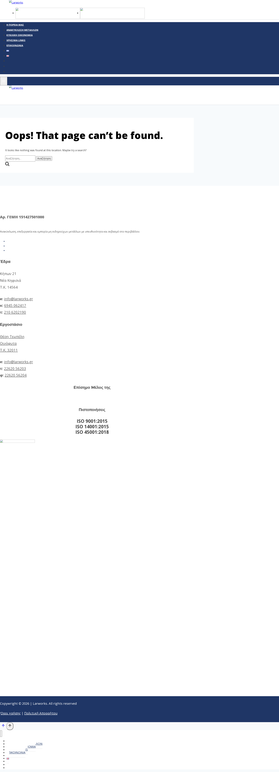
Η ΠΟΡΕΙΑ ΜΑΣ (15, 24)
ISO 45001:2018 (92, 432)
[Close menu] (1, 733)
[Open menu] (3, 81)
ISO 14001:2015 (92, 426)
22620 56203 (15, 368)
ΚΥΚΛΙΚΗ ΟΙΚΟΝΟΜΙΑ (19, 35)
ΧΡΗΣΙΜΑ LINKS (15, 40)
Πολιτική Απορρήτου (40, 713)
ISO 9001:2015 (92, 421)
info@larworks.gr (18, 298)
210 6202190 (15, 312)
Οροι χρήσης (11, 713)
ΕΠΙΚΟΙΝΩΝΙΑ (14, 45)
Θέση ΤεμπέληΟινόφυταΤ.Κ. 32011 (12, 343)
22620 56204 (16, 375)
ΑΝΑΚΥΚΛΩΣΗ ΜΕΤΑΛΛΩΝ (22, 29)
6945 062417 (15, 305)
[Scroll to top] (3, 726)
